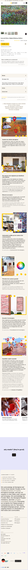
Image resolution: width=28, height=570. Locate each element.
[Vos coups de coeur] (24, 3)
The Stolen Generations (7, 482)
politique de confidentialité (6, 526)
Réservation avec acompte (6, 46)
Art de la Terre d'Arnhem (14, 105)
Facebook (18, 519)
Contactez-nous (4, 522)
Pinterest (18, 520)
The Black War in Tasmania (8, 480)
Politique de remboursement (7, 524)
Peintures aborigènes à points (12, 106)
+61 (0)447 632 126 (5, 543)
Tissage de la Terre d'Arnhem (18, 103)
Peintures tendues (9, 108)
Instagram (17, 522)
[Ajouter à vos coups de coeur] (26, 44)
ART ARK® (7, 567)
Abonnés (21, 106)
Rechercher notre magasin (6, 520)
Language (12, 561)
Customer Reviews (5, 519)
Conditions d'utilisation (5, 528)
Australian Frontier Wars (8, 477)
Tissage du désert (18, 108)
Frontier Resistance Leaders (9, 478)
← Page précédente (7, 103)
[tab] (14, 75)
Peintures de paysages (14, 109)
